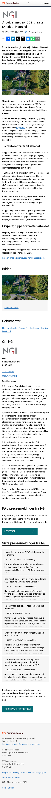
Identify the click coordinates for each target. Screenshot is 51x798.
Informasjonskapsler (11, 777)
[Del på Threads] (23, 39)
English (11, 788)
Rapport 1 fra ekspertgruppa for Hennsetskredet (23, 258)
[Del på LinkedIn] (13, 39)
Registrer (10, 531)
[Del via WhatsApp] (32, 39)
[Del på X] (18, 39)
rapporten (20, 127)
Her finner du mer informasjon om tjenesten (21, 744)
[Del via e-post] (37, 39)
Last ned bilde (11, 308)
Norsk (4, 788)
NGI (26, 32)
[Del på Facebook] (8, 39)
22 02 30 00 (8, 371)
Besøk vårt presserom (18, 709)
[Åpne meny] (28, 3)
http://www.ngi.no (10, 376)
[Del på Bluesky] (28, 39)
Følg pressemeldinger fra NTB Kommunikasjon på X (24, 773)
